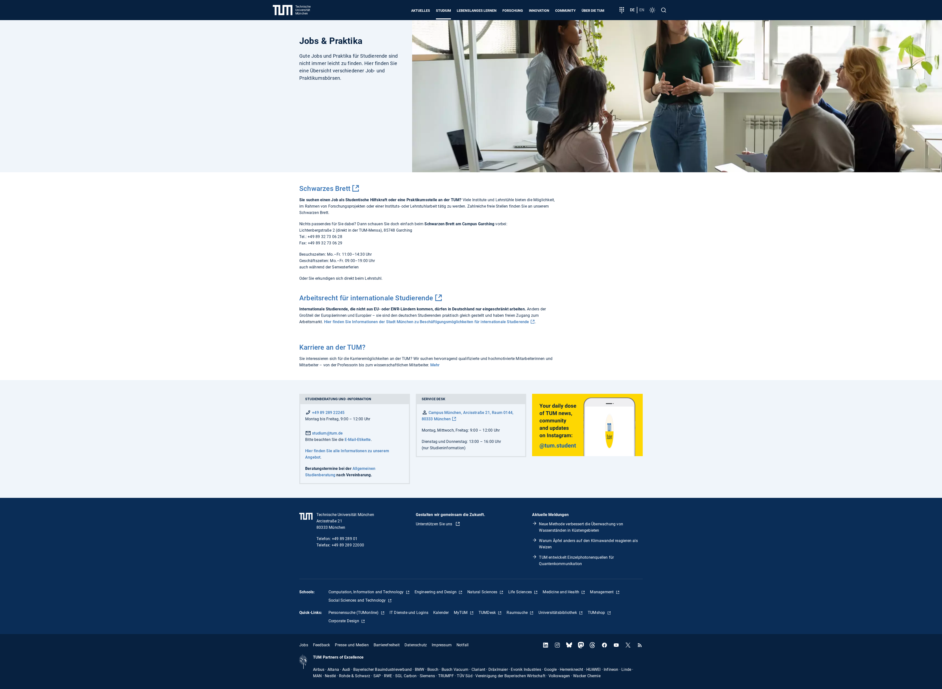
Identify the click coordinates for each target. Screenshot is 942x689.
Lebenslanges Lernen (477, 11)
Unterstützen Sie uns (434, 524)
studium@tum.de (327, 433)
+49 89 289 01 (345, 538)
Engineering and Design (436, 592)
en (641, 10)
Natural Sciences (482, 592)
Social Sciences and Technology (357, 600)
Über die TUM (593, 11)
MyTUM (461, 612)
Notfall (463, 645)
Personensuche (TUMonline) (354, 612)
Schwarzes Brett (324, 189)
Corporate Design (344, 621)
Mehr (435, 365)
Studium (443, 11)
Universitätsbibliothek (558, 612)
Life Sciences (520, 592)
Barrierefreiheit (387, 645)
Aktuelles (420, 11)
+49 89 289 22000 (348, 545)
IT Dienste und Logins (409, 612)
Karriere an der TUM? (332, 347)
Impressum (442, 645)
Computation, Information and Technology (366, 592)
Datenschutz (416, 645)
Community (565, 11)
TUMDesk (488, 612)
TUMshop (597, 612)
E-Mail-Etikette (358, 439)
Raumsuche (518, 612)
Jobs (303, 645)
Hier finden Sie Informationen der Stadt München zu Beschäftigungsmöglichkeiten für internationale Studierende (426, 321)
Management (602, 592)
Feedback (321, 645)
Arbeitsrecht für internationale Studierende (366, 298)
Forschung (512, 11)
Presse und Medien (351, 645)
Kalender (441, 612)
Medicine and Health (561, 592)
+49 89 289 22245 (328, 412)
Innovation (539, 11)
